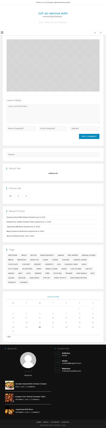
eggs (84, 264)
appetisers (12, 255)
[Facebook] (10, 195)
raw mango (81, 273)
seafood (22, 278)
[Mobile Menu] (2, 33)
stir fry (46, 278)
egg (59, 264)
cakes (45, 260)
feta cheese (13, 269)
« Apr (9, 336)
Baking (61, 255)
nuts (28, 273)
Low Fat (88, 269)
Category (55, 422)
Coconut (26, 264)
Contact (66, 422)
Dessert (37, 264)
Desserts (49, 264)
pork (47, 273)
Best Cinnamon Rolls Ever (17, 231)
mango (11, 273)
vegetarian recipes (78, 278)
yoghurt (24, 282)
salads (11, 278)
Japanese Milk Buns (15, 226)
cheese (55, 260)
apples (24, 255)
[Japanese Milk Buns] (9, 410)
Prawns (69, 273)
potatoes (58, 273)
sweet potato (60, 278)
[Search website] (101, 32)
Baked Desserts (47, 255)
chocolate (13, 264)
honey (38, 269)
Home (39, 422)
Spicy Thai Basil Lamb (15, 236)
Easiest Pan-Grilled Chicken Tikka (20, 222)
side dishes (34, 278)
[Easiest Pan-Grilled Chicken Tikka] (9, 398)
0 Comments (30, 387)
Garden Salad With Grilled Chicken (21, 217)
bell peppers (73, 255)
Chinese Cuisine (80, 260)
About (46, 422)
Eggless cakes (71, 264)
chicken (65, 260)
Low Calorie (76, 269)
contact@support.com (71, 363)
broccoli (34, 260)
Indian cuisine (52, 269)
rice (92, 273)
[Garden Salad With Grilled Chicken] (9, 385)
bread (10, 260)
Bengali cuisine (88, 255)
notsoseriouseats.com (71, 371)
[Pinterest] (26, 195)
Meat (20, 273)
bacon (33, 255)
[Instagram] (95, 33)
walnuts (12, 282)
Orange (38, 273)
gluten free (27, 269)
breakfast (21, 260)
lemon (64, 269)
